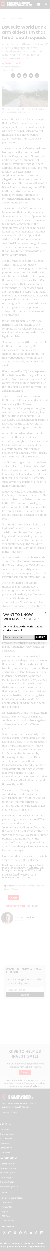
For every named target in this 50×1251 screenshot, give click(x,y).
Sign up (40, 637)
